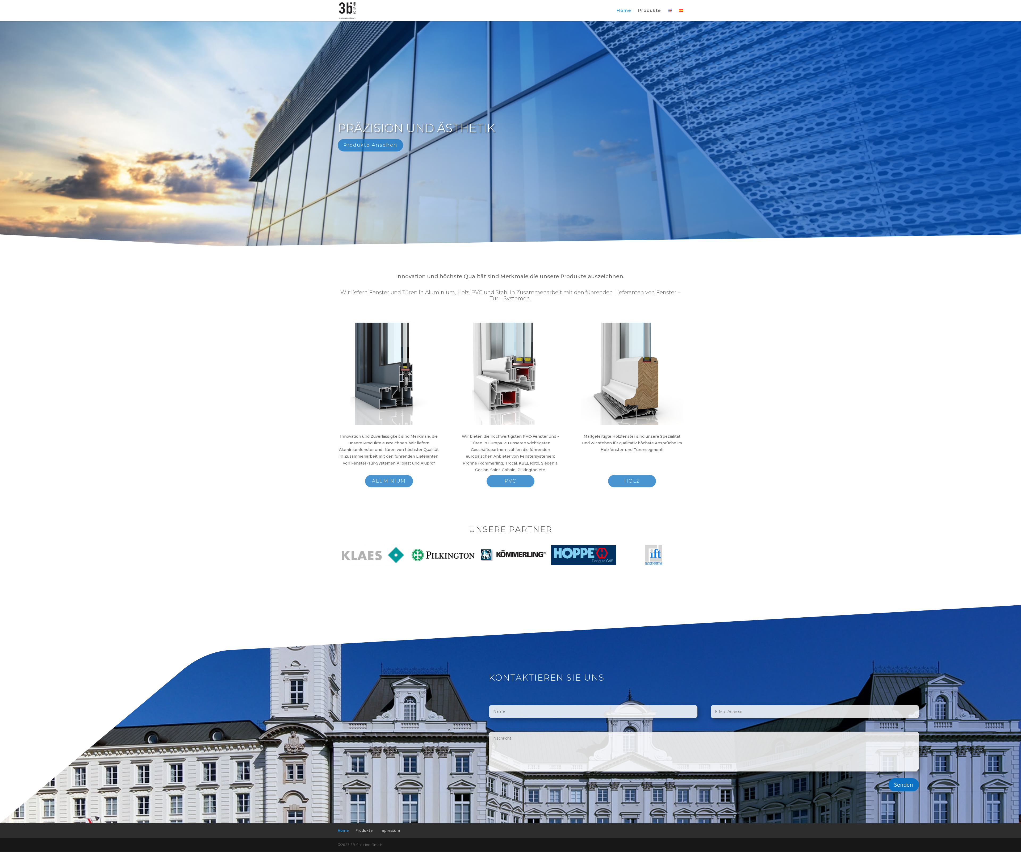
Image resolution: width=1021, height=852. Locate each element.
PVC (510, 481)
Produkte (649, 11)
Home (624, 11)
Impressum (389, 830)
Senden (903, 784)
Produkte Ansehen (370, 145)
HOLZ (632, 481)
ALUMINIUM (389, 481)
